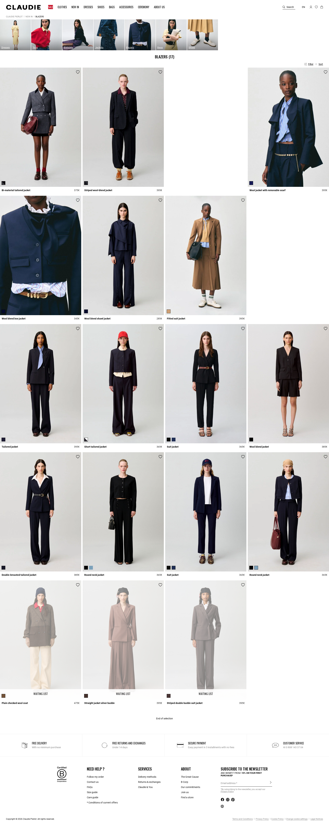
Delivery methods (147, 776)
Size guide (92, 792)
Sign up (270, 783)
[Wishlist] (77, 72)
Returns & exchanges (149, 782)
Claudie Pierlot (14, 17)
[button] (49, 7)
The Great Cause (190, 776)
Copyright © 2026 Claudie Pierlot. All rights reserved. (30, 819)
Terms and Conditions (242, 819)
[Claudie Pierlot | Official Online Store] (23, 7)
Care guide (92, 797)
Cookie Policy (277, 819)
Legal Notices (316, 819)
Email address (228, 783)
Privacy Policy (262, 819)
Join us (185, 792)
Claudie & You (145, 787)
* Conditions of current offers (102, 802)
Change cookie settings (297, 819)
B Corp (184, 782)
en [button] (303, 7)
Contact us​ (93, 782)
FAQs (90, 787)
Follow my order (95, 776)
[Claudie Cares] (61, 774)
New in (29, 17)
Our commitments (190, 787)
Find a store (187, 797)
